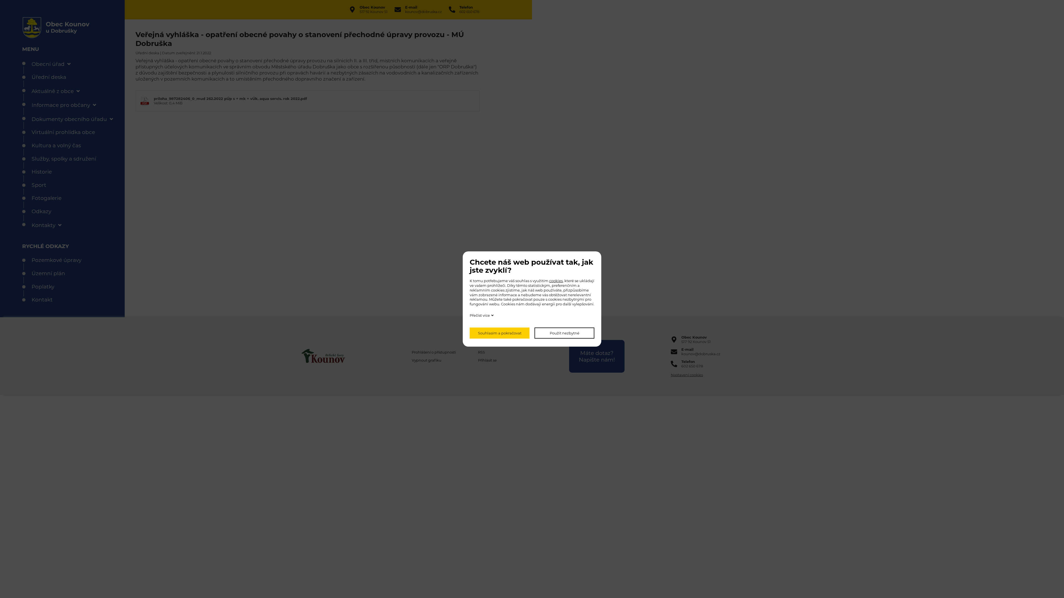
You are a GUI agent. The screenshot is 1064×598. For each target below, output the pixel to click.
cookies (556, 281)
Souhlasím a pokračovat (499, 333)
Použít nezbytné (564, 333)
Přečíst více (480, 315)
